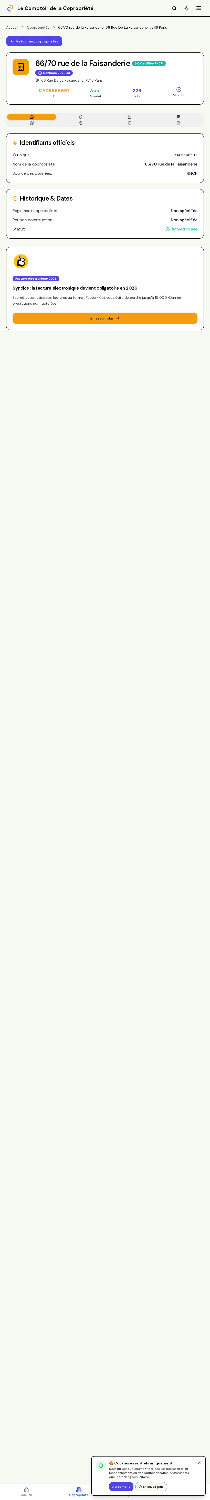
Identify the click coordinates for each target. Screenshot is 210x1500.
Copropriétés (38, 27)
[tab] (31, 117)
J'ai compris (121, 1487)
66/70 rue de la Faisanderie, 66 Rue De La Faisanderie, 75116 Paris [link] (112, 27)
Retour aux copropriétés (37, 41)
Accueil (12, 27)
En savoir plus (153, 1487)
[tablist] (105, 120)
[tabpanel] (105, 186)
